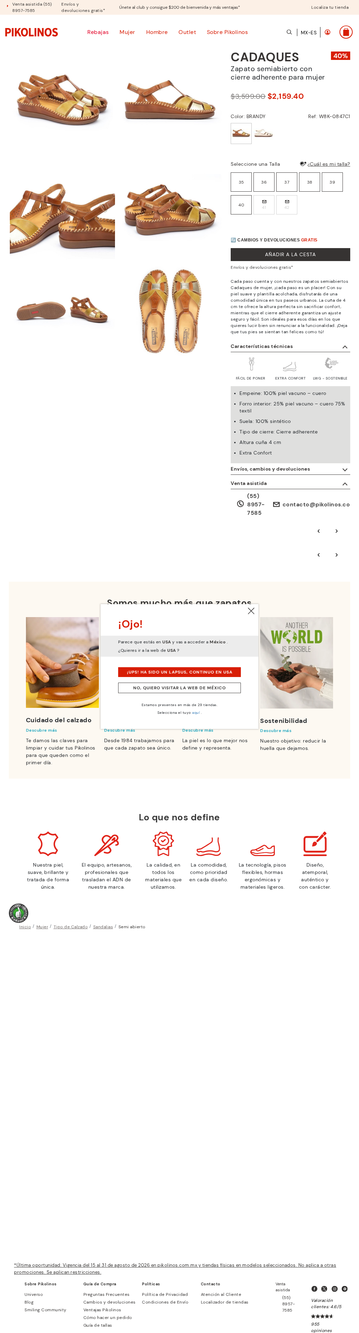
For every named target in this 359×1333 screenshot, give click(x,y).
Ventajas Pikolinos (102, 1310)
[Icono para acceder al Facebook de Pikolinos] (315, 1289)
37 (286, 182)
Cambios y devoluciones (109, 1302)
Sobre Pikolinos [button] (227, 32)
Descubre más (41, 730)
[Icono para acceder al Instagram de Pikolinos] (335, 1289)
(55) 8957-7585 (255, 504)
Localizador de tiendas (225, 1302)
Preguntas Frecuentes (106, 1294)
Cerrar (251, 611)
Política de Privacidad (165, 1294)
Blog (29, 1302)
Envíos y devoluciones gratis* (83, 7)
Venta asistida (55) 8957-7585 (32, 7)
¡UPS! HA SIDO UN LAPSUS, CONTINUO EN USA (179, 672)
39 (332, 182)
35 (241, 182)
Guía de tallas (97, 1325)
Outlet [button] (187, 32)
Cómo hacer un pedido (107, 1317)
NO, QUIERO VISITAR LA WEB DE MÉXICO (179, 688)
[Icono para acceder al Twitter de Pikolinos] (325, 1289)
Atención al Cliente (221, 1294)
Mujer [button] (127, 32)
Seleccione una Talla (255, 164)
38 (309, 182)
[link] (31, 32)
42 (287, 207)
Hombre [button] (157, 32)
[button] (327, 32)
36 (264, 182)
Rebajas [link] (98, 32)
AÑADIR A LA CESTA (290, 254)
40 (241, 205)
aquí (195, 712)
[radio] (241, 182)
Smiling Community (46, 1310)
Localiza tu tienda (329, 7)
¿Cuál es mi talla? (328, 164)
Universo (34, 1294)
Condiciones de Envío (165, 1302)
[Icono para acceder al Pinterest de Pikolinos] (346, 1289)
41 (264, 207)
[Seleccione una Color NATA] (263, 133)
